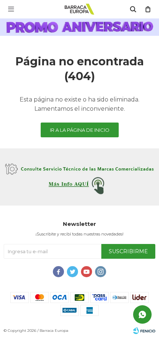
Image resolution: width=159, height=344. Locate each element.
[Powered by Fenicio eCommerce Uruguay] (144, 330)
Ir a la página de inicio (79, 130)
